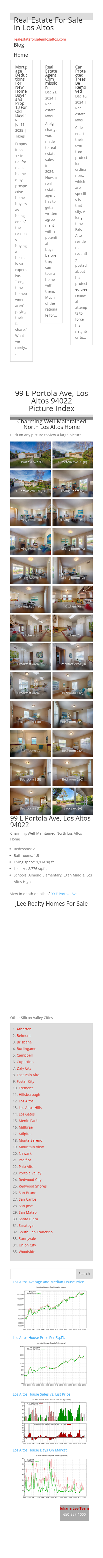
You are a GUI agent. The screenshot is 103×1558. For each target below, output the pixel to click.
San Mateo (27, 1212)
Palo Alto (26, 1166)
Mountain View (31, 1146)
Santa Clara (28, 1218)
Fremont (26, 1088)
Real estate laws (50, 109)
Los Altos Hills (30, 1107)
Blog (19, 44)
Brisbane (24, 1042)
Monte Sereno (30, 1140)
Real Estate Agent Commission (51, 77)
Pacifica (25, 1160)
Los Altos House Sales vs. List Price (41, 1394)
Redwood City (30, 1179)
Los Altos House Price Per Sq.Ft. (39, 1337)
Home (21, 54)
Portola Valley (30, 1173)
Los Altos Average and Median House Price (48, 1281)
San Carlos (27, 1199)
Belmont (24, 1035)
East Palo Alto (28, 1074)
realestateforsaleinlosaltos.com (40, 39)
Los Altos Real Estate (30, 1505)
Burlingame (26, 1048)
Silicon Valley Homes (49, 1545)
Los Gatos (27, 1114)
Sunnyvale (27, 1238)
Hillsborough (29, 1094)
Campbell (25, 1055)
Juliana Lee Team (74, 1508)
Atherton (24, 1029)
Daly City (24, 1068)
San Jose (26, 1205)
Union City (27, 1245)
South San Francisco (35, 1232)
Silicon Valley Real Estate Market (40, 1554)
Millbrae (26, 1127)
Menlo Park (28, 1120)
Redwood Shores (33, 1186)
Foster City (25, 1081)
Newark (25, 1153)
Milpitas (25, 1133)
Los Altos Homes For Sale (33, 1515)
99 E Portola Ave (64, 893)
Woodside (27, 1251)
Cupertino (25, 1061)
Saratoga (26, 1225)
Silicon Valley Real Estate (46, 1535)
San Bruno (27, 1192)
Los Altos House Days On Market (40, 1450)
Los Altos (26, 1101)
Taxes (20, 136)
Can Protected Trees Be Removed (80, 79)
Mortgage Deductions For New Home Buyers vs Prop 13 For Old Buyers (21, 93)
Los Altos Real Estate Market (36, 1524)
